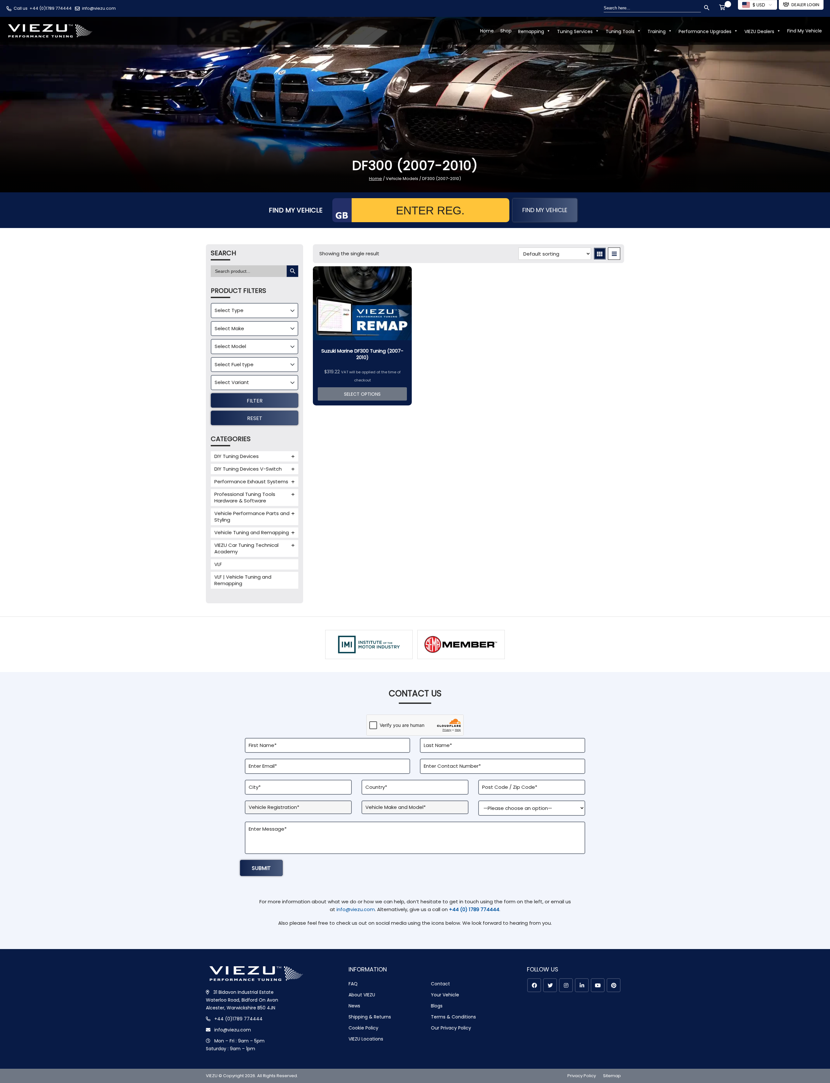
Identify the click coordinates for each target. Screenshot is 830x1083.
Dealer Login (805, 5)
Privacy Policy (581, 1076)
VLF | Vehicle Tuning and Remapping (242, 580)
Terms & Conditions (453, 1017)
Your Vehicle (445, 995)
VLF (218, 564)
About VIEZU (362, 995)
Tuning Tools (620, 31)
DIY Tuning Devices (236, 456)
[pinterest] (614, 985)
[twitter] (550, 985)
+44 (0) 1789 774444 (474, 909)
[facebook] (534, 985)
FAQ (353, 984)
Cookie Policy (363, 1028)
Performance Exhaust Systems (251, 481)
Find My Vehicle (804, 31)
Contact (440, 984)
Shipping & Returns (370, 1017)
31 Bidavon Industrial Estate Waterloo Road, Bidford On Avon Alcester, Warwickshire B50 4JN (242, 1000)
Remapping (531, 31)
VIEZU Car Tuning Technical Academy (246, 548)
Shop (506, 31)
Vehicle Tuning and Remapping (251, 532)
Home (487, 31)
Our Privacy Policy (451, 1028)
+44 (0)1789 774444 (51, 8)
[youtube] (598, 985)
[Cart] (723, 8)
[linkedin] (582, 985)
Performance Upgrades (705, 31)
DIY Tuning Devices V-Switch (248, 468)
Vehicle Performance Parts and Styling (252, 516)
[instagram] (566, 985)
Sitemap (612, 1076)
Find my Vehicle (544, 210)
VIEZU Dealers (759, 31)
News (354, 1006)
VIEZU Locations (366, 1039)
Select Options (362, 394)
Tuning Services (575, 31)
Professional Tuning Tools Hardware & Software (244, 497)
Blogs (437, 1006)
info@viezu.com (99, 8)
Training (656, 31)
